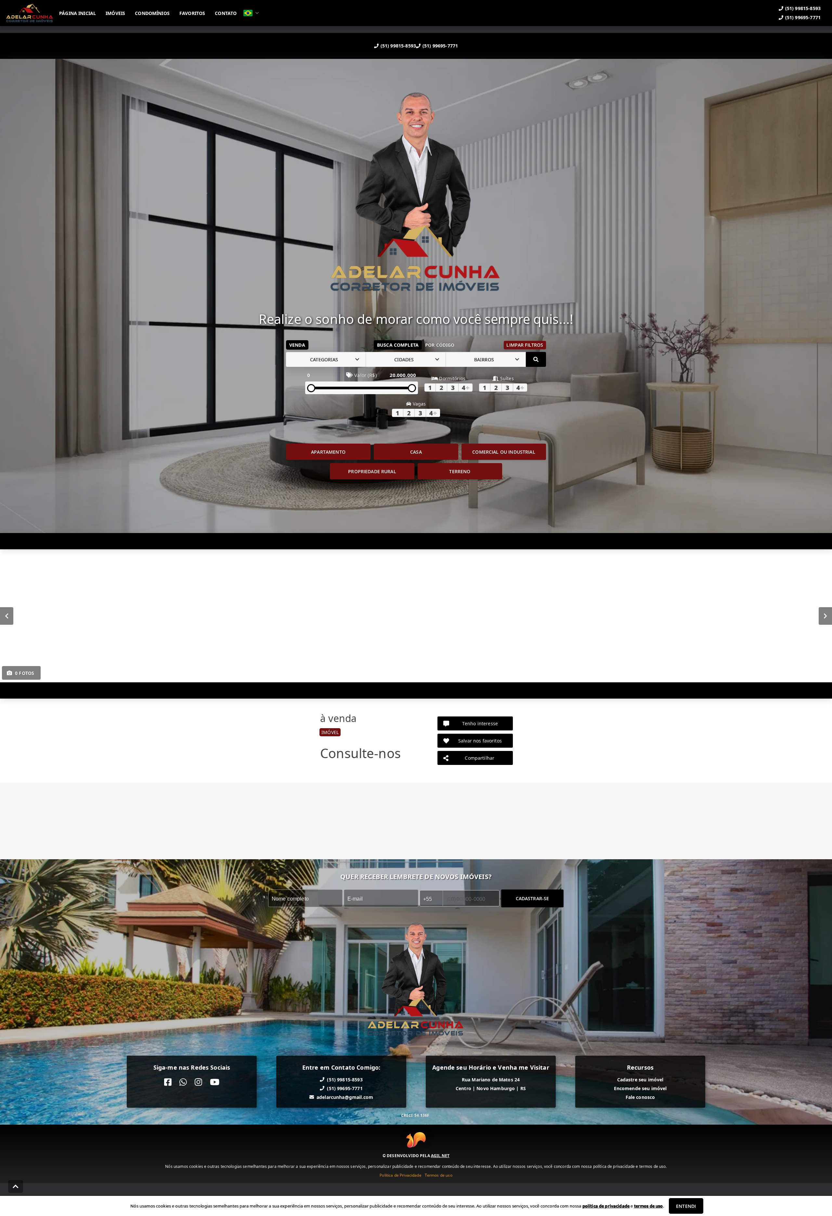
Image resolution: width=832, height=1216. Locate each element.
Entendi (686, 1206)
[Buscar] (536, 359)
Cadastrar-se (532, 898)
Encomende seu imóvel (640, 1088)
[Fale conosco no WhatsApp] (183, 1082)
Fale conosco (640, 1097)
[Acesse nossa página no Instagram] (198, 1082)
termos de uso (648, 1206)
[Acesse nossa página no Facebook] (168, 1082)
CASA (416, 452)
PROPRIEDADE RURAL (372, 471)
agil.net (440, 1155)
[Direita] (825, 616)
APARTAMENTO (328, 452)
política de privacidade (606, 1206)
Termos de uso (438, 1175)
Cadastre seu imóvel (640, 1079)
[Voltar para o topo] (15, 1186)
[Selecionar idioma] (251, 13)
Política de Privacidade (400, 1175)
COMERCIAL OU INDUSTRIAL (503, 452)
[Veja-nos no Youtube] (214, 1082)
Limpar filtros (524, 345)
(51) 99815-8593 (398, 46)
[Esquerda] (6, 616)
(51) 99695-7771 (440, 46)
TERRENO (459, 471)
